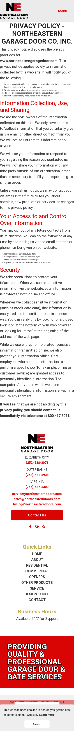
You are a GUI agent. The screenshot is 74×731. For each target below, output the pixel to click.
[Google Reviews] (37, 526)
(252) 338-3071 (37, 462)
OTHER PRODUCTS (37, 582)
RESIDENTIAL (37, 565)
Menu (62, 11)
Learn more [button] (47, 714)
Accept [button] (37, 724)
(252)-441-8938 (37, 475)
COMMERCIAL (37, 571)
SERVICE (37, 588)
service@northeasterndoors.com (37, 494)
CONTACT (37, 600)
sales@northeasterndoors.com (37, 499)
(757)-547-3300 (37, 487)
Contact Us (37, 515)
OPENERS (37, 577)
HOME (37, 554)
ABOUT (37, 559)
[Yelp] (43, 526)
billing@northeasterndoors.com (37, 504)
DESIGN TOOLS (37, 594)
